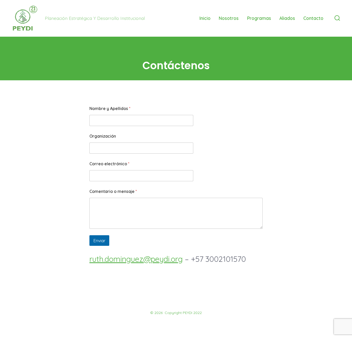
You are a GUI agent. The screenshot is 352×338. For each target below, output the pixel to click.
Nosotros (229, 18)
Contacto (313, 18)
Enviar (99, 240)
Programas (259, 18)
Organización (102, 136)
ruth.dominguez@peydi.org (136, 259)
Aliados (287, 18)
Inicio (205, 18)
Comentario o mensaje (113, 191)
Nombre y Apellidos (109, 108)
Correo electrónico (109, 163)
